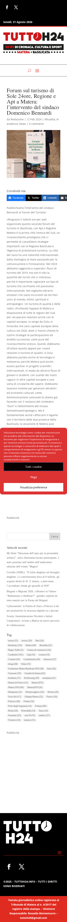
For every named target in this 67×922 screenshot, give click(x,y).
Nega (33, 477)
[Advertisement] (33, 768)
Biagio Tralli (15, 650)
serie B (30, 715)
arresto (27, 640)
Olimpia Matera (34, 696)
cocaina (44, 654)
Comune (14, 659)
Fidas (25, 664)
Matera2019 (34, 687)
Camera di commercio (39, 650)
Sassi (43, 710)
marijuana (49, 678)
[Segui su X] (16, 7)
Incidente (14, 678)
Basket (31, 645)
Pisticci (52, 696)
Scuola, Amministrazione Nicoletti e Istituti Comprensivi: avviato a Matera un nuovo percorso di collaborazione (33, 621)
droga (12, 664)
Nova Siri (14, 696)
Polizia (29, 701)
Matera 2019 (16, 687)
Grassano (14, 673)
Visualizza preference (33, 487)
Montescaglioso (35, 692)
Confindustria (32, 659)
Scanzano (14, 715)
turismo (29, 720)
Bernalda (46, 645)
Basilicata (15, 645)
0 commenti (36, 124)
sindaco (44, 715)
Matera (37, 682)
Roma (13, 710)
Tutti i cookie (33, 467)
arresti (13, 640)
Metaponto (15, 692)
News (22, 124)
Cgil (31, 654)
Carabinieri (15, 654)
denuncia (50, 659)
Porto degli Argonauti (19, 706)
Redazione (17, 119)
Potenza (40, 706)
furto (51, 668)
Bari (40, 640)
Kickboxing (31, 678)
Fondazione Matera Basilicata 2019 (25, 668)
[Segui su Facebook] (7, 7)
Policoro (14, 701)
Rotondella (28, 710)
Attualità (49, 119)
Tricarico (14, 720)
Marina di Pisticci (18, 682)
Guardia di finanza (35, 673)
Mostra (53, 692)
